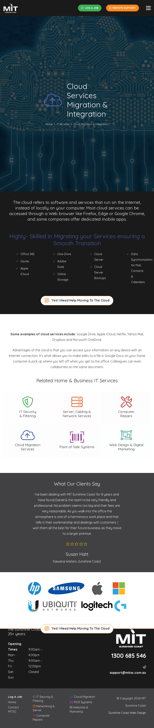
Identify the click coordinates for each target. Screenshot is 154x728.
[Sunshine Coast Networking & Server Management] (77, 408)
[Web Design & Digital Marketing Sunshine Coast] (126, 441)
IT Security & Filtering (43, 699)
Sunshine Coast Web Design (127, 713)
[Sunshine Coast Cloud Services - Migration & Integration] (27, 441)
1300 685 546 (128, 655)
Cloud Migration (84, 697)
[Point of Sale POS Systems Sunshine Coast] (77, 441)
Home (12, 702)
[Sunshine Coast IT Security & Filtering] (27, 408)
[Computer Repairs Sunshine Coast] (126, 408)
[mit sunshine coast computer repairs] (10, 8)
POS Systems (82, 702)
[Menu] (148, 8)
